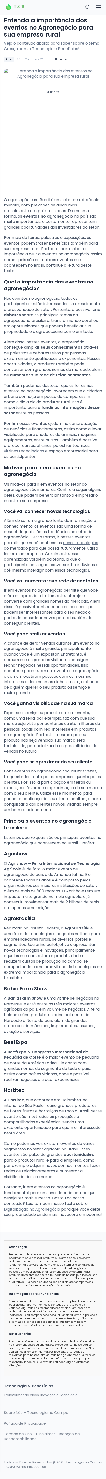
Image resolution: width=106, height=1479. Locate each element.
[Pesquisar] (88, 7)
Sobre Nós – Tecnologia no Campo (36, 1412)
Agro (9, 59)
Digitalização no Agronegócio (32, 1209)
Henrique (61, 59)
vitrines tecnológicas (24, 451)
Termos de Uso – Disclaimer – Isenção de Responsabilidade (42, 1436)
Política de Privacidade (25, 1423)
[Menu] (98, 7)
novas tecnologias (80, 543)
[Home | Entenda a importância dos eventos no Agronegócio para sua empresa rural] (27, 7)
